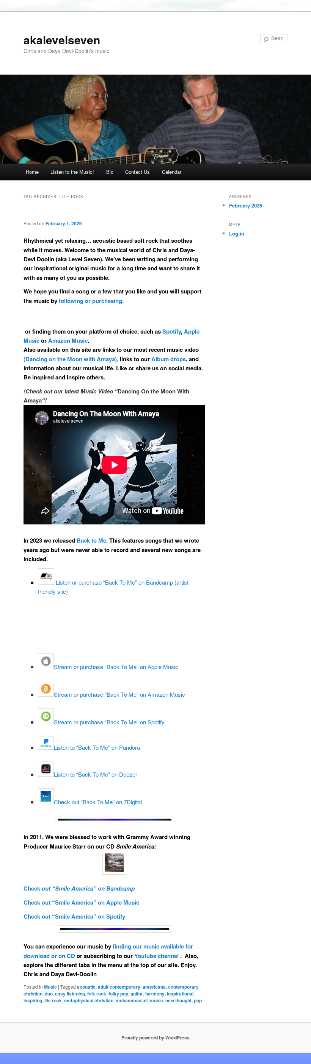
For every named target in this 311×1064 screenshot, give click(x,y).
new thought (178, 1000)
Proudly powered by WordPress (155, 1037)
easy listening (70, 993)
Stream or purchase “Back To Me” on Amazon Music (119, 694)
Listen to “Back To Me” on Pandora (97, 747)
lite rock (53, 1000)
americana (154, 986)
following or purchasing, (91, 300)
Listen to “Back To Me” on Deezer (95, 774)
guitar (136, 993)
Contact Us (137, 171)
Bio (109, 171)
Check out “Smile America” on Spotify (74, 916)
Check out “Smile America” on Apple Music (81, 902)
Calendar (171, 171)
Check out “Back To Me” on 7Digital (98, 802)
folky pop (118, 993)
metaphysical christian (88, 1000)
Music (50, 986)
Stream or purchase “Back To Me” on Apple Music (116, 667)
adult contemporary (119, 986)
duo (49, 993)
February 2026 (245, 205)
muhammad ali (132, 1000)
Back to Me (91, 540)
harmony (155, 993)
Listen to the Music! (72, 171)
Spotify (171, 331)
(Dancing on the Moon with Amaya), (71, 359)
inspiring (33, 1000)
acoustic (86, 986)
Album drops (168, 359)
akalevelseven (62, 39)
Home (32, 171)
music (156, 1000)
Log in (236, 233)
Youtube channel (157, 956)
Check (32, 888)
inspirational (180, 993)
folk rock (96, 993)
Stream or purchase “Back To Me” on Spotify (109, 722)
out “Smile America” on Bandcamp (87, 888)
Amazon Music (68, 340)
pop (198, 1000)
